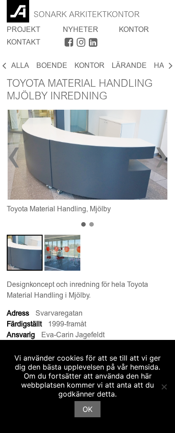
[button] (83, 224)
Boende (51, 66)
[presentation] (14, 158)
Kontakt (23, 42)
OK (87, 409)
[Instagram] (81, 44)
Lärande (129, 66)
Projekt (23, 30)
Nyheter (80, 30)
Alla (20, 66)
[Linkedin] (93, 44)
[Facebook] (69, 44)
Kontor (134, 30)
